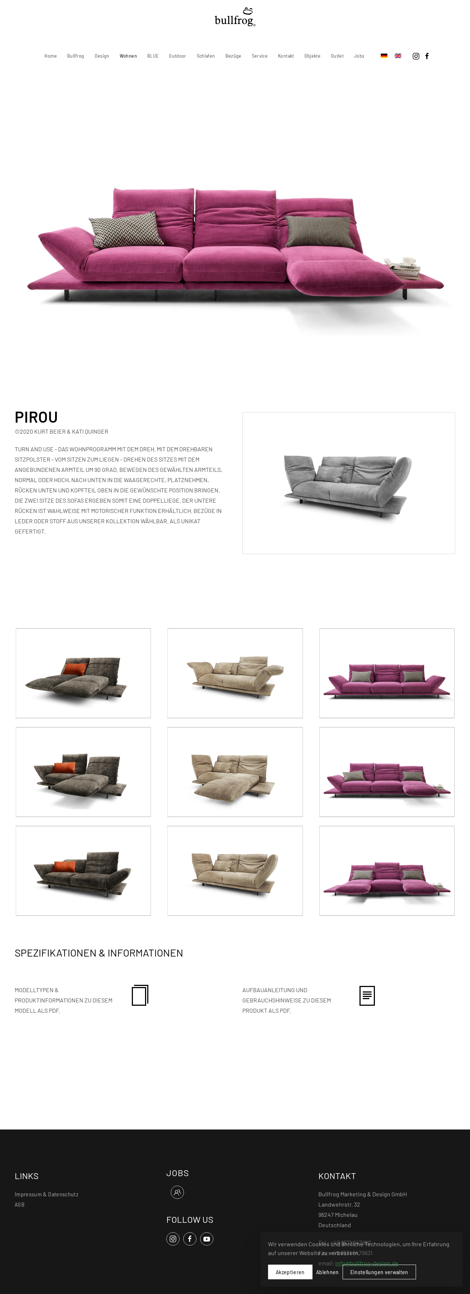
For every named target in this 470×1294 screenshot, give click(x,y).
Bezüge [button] (233, 56)
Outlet (337, 56)
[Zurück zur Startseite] (235, 16)
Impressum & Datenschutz (46, 1193)
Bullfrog (75, 56)
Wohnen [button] (128, 56)
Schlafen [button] (206, 56)
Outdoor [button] (177, 56)
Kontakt (286, 56)
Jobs (359, 56)
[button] (83, 672)
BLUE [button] (153, 56)
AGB (20, 1204)
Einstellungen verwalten (379, 1271)
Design (102, 56)
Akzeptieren (290, 1271)
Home (50, 56)
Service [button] (260, 56)
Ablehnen (327, 1271)
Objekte (312, 56)
